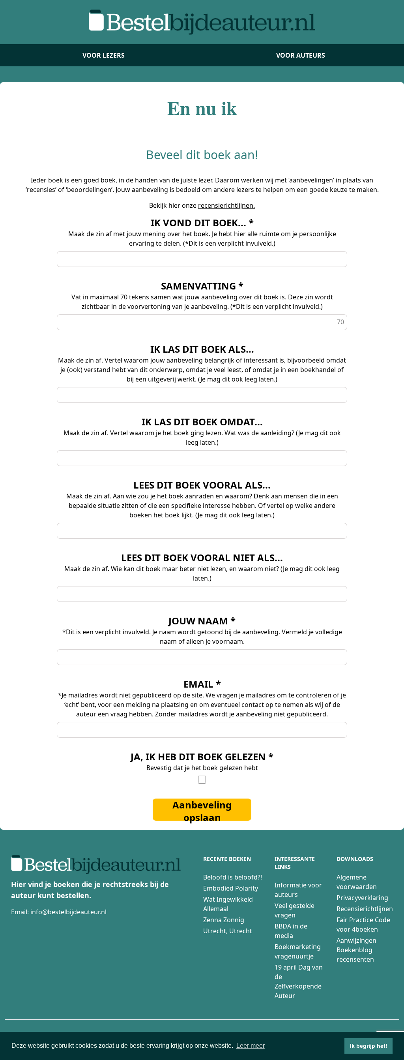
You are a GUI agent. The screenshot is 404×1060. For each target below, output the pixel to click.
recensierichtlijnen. (226, 205)
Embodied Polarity (230, 888)
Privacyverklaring (362, 897)
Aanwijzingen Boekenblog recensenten (356, 950)
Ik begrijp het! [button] (368, 1046)
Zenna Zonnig (223, 919)
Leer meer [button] (250, 1045)
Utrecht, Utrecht (227, 931)
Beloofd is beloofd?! (232, 877)
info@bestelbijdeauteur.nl (68, 912)
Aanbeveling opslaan (202, 810)
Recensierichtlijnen (365, 908)
